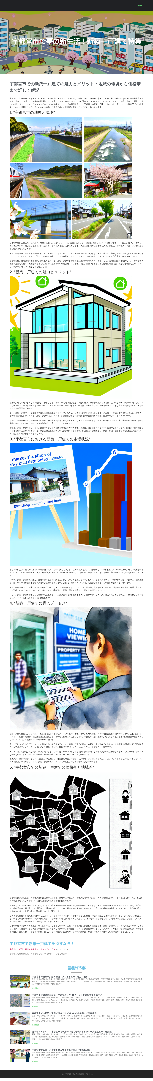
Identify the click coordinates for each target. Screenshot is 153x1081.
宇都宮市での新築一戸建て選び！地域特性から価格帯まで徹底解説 (64, 1013)
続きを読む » (36, 988)
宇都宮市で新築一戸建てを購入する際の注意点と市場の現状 (61, 1049)
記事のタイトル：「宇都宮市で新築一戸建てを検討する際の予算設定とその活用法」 (73, 1031)
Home (139, 5)
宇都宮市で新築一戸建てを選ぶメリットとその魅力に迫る (60, 976)
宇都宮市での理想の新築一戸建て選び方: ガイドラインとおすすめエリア (67, 994)
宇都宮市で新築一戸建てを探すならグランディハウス (32, 949)
